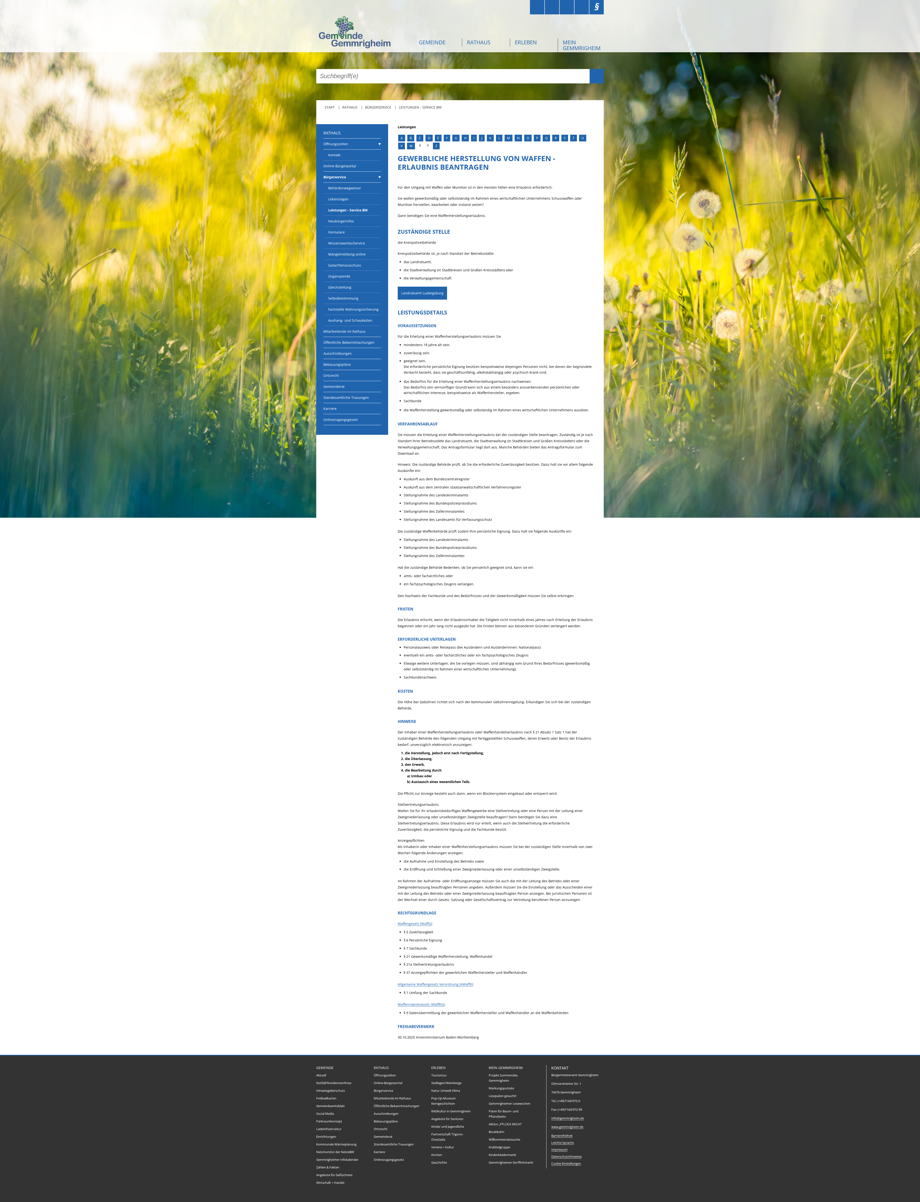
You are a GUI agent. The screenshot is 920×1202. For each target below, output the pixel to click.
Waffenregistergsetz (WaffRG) (421, 1004)
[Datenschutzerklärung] (582, 7)
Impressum (559, 1150)
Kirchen (436, 1155)
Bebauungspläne (337, 364)
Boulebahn (496, 1132)
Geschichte (439, 1163)
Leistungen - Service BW (420, 107)
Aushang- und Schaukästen (350, 320)
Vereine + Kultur (442, 1147)
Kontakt (334, 155)
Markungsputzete (501, 1088)
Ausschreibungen (337, 353)
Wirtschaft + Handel (330, 1183)
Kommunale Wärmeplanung (336, 1144)
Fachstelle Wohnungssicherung (353, 309)
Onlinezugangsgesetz (340, 419)
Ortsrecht (331, 375)
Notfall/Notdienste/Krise (333, 1083)
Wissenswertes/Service (346, 243)
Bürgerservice (378, 107)
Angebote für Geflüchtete (334, 1175)
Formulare (336, 232)
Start (330, 107)
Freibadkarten (326, 1098)
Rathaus (478, 42)
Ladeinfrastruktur (328, 1129)
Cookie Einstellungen (566, 1163)
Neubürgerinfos (341, 221)
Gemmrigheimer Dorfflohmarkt (511, 1163)
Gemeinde (432, 42)
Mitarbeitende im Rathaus (344, 331)
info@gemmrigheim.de (567, 1118)
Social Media (325, 1114)
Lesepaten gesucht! (502, 1096)
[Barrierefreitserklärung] (552, 7)
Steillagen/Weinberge (446, 1083)
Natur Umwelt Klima (445, 1091)
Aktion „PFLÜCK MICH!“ (505, 1124)
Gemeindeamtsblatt (330, 1106)
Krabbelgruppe (499, 1147)
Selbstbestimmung (343, 298)
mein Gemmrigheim (582, 45)
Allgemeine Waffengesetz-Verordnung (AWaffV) (435, 984)
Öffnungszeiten (335, 144)
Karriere (330, 408)
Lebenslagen (338, 199)
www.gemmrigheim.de (567, 1127)
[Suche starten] (597, 76)
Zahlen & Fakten (327, 1167)
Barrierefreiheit (562, 1136)
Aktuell (321, 1075)
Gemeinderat (334, 386)
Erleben (526, 42)
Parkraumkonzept (329, 1121)
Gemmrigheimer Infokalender (337, 1160)
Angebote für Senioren (447, 1119)
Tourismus (438, 1075)
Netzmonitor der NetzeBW (335, 1152)
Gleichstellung (339, 287)
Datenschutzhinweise (566, 1157)
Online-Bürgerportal (339, 166)
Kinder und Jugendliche (447, 1127)
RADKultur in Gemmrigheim (451, 1111)
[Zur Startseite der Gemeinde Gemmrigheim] (364, 32)
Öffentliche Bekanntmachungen (348, 342)
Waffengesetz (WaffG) (415, 923)
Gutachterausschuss (344, 265)
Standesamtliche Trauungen (346, 397)
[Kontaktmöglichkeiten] (567, 7)
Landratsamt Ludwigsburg (422, 293)
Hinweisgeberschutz (330, 1091)
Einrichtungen (326, 1137)
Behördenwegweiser (344, 188)
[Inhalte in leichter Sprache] (537, 7)
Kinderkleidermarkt (502, 1155)
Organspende (339, 276)
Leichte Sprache (562, 1143)
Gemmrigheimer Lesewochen (509, 1104)
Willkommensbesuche (504, 1140)
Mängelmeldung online (347, 254)
